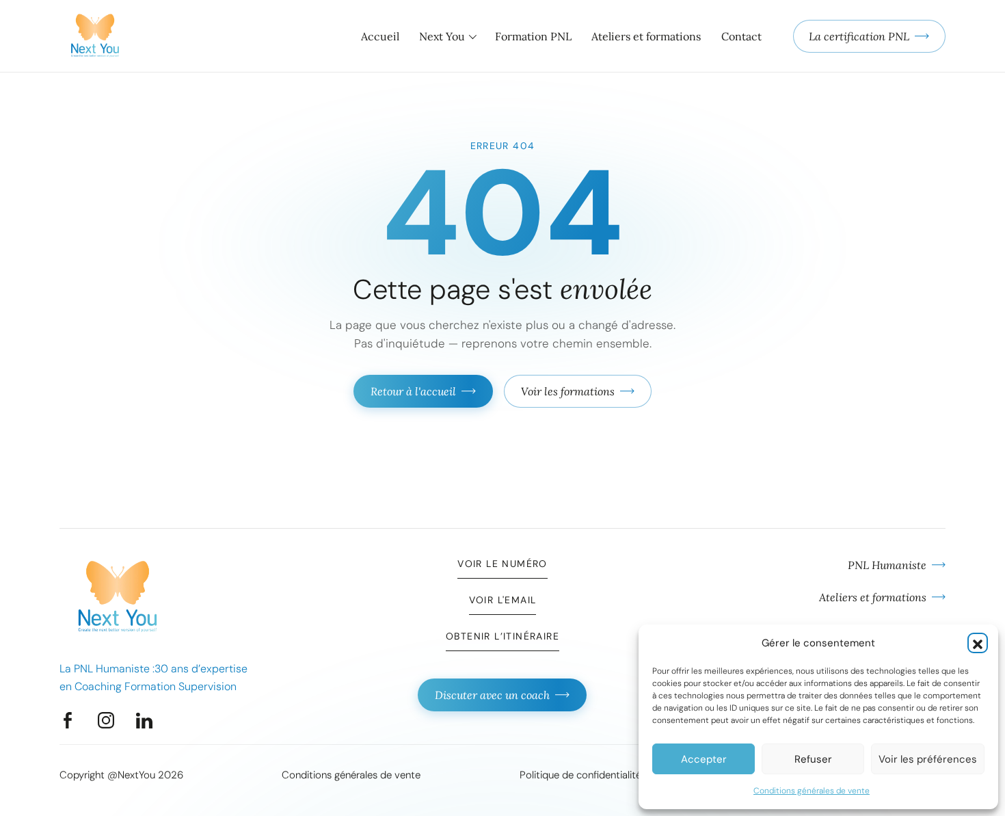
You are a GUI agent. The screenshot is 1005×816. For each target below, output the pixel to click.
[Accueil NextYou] (95, 36)
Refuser (813, 759)
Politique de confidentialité (580, 775)
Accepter (704, 759)
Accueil (380, 36)
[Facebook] (67, 720)
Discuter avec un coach (492, 695)
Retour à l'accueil (413, 391)
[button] (977, 643)
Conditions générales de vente (811, 790)
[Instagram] (106, 720)
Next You (442, 36)
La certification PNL (859, 36)
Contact (741, 36)
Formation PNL (533, 36)
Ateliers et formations (646, 36)
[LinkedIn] (144, 720)
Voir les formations (568, 391)
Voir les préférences (928, 759)
